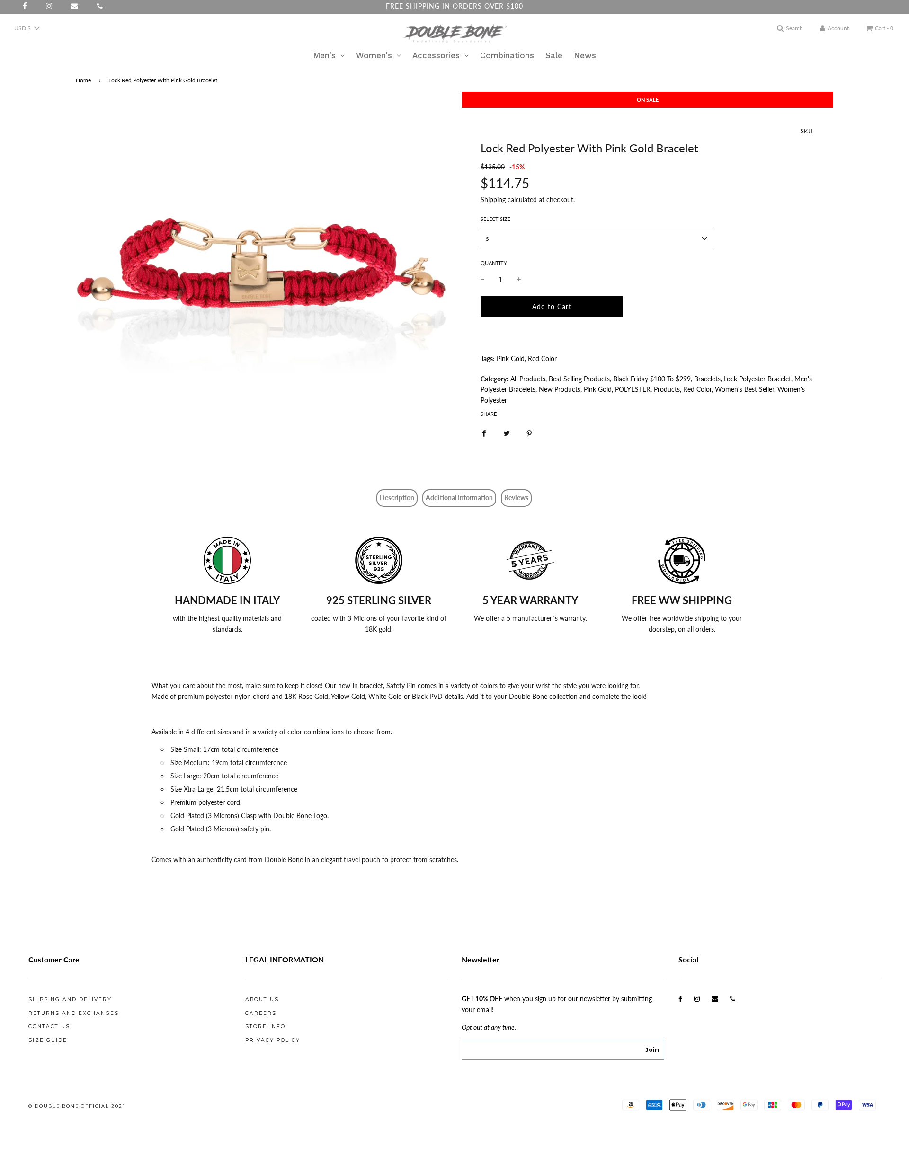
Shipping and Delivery (70, 999)
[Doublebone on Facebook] (680, 999)
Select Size (495, 219)
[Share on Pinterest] (529, 432)
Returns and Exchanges (73, 1013)
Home (83, 80)
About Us (262, 999)
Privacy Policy (272, 1040)
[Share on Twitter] (506, 432)
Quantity (494, 263)
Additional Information (459, 498)
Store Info (265, 1026)
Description (397, 498)
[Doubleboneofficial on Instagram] (697, 999)
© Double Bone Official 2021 (76, 1106)
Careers (260, 1013)
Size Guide (47, 1040)
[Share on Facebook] (483, 432)
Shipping (493, 199)
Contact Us (49, 1026)
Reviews (516, 498)
